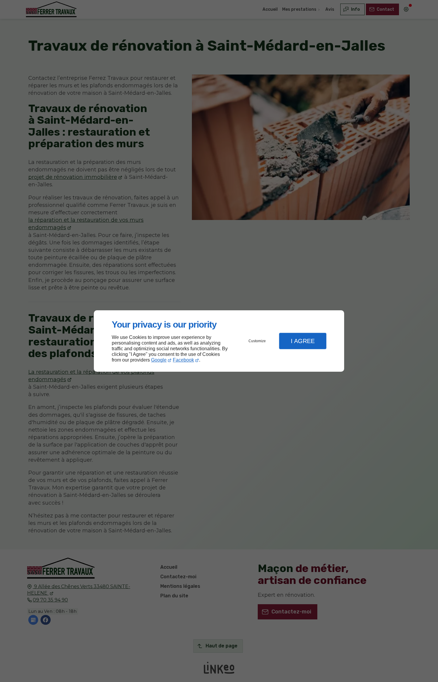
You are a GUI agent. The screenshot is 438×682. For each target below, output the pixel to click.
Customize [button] (257, 341)
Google (159, 359)
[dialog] (219, 341)
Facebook (183, 359)
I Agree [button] (303, 341)
